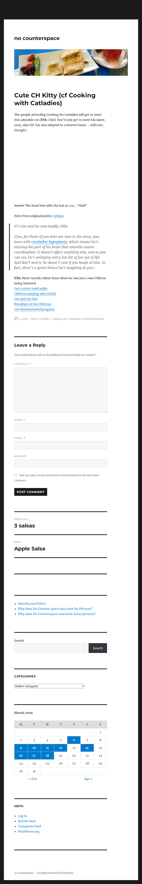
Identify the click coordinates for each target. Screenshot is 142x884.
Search (19, 640)
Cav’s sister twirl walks (31, 288)
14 (87, 748)
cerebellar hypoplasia (49, 242)
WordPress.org (28, 831)
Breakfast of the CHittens (32, 304)
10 (34, 748)
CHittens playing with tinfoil (35, 293)
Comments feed (29, 826)
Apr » (88, 779)
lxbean (58, 216)
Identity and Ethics (32, 603)
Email (19, 438)
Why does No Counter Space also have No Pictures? (55, 609)
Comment (22, 364)
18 (47, 755)
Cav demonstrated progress (34, 309)
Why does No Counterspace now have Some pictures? (57, 614)
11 (47, 748)
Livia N (23, 318)
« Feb (33, 779)
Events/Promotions (92, 318)
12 (60, 748)
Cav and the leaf (26, 299)
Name (19, 420)
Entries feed (27, 821)
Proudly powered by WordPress (55, 873)
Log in (22, 816)
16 (21, 755)
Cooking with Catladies (66, 318)
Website (20, 456)
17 (34, 755)
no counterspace (37, 38)
